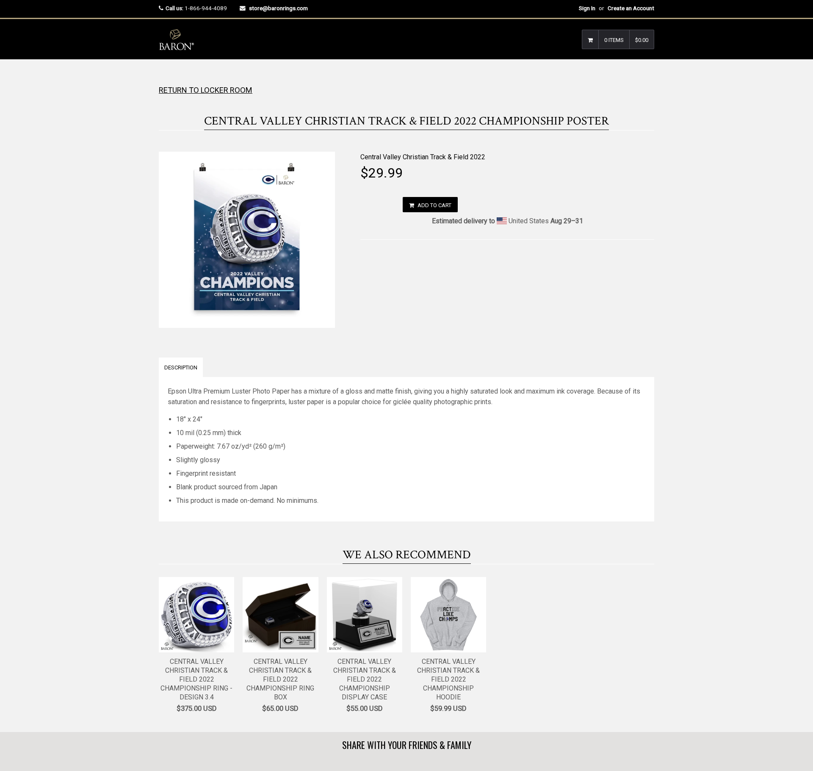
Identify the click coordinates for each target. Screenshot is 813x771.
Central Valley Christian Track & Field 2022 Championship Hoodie (448, 679)
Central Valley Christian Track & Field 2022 (422, 157)
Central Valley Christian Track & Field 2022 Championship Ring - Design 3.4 (196, 679)
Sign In (587, 8)
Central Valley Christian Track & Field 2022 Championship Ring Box (280, 679)
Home (166, 76)
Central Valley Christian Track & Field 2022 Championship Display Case (364, 679)
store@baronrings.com (278, 8)
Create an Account (631, 8)
